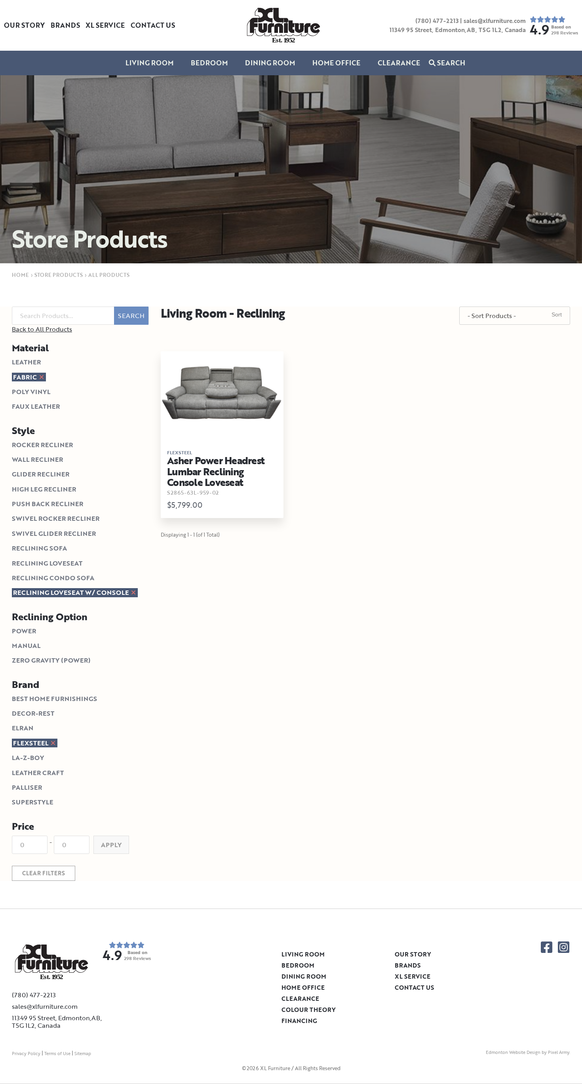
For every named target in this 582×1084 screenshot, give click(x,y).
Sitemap (82, 1053)
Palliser (27, 787)
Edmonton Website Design (513, 1052)
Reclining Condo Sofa (53, 577)
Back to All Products (42, 329)
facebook (546, 947)
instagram (563, 947)
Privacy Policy (26, 1053)
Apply (111, 845)
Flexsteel (31, 743)
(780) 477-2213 (436, 20)
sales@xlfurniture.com (495, 20)
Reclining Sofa (39, 548)
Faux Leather (36, 406)
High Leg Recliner (44, 489)
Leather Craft (38, 772)
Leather (26, 362)
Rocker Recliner (42, 444)
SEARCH (131, 315)
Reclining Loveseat (47, 563)
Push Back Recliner (47, 503)
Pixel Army (558, 1052)
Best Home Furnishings (54, 698)
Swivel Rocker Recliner (55, 518)
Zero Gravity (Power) (51, 660)
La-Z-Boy (28, 757)
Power (24, 631)
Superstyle (32, 802)
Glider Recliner (40, 474)
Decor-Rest (33, 713)
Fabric (25, 377)
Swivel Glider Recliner (54, 533)
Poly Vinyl (31, 391)
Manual (26, 645)
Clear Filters (43, 873)
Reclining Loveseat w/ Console (71, 592)
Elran (22, 728)
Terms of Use (57, 1053)
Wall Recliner (37, 459)
